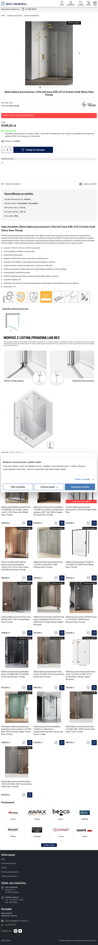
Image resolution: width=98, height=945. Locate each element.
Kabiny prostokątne (31, 15)
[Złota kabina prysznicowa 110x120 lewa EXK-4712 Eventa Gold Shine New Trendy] (49, 53)
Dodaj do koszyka (35, 149)
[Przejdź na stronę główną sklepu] (14, 3)
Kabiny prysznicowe (14, 15)
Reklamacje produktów (10, 872)
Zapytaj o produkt (90, 184)
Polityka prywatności (9, 876)
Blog (3, 859)
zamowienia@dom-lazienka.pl (16, 921)
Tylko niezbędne (18, 487)
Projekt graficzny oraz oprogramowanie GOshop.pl (78, 940)
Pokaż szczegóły (82, 479)
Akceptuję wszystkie (80, 487)
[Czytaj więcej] (49, 845)
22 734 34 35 (10, 925)
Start (3, 15)
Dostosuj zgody (48, 487)
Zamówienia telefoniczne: (18, 9)
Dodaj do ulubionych (12, 184)
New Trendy (14, 106)
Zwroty (4, 867)
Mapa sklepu (6, 940)
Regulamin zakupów (8, 863)
